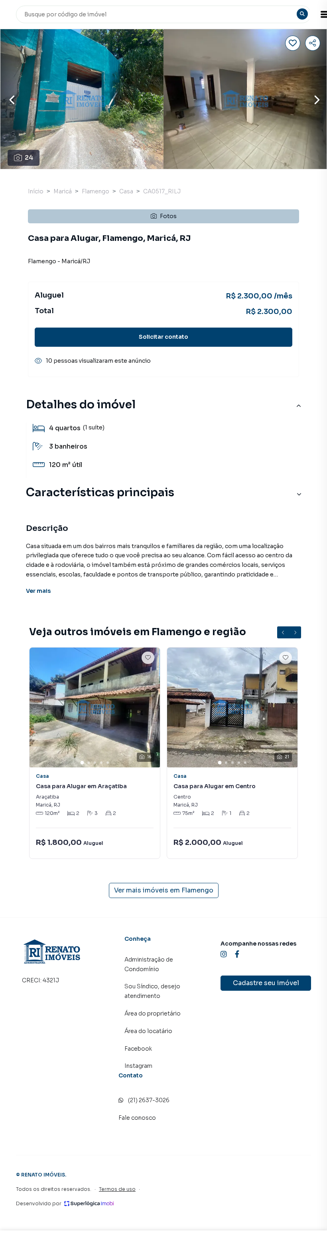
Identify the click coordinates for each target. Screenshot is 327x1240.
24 (29, 157)
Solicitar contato (163, 336)
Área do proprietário (152, 1013)
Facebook (138, 1048)
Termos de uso (117, 1189)
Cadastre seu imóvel (266, 983)
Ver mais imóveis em (163, 890)
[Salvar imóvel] (292, 43)
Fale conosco (137, 1117)
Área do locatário (148, 1031)
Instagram (138, 1065)
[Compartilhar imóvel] (312, 43)
